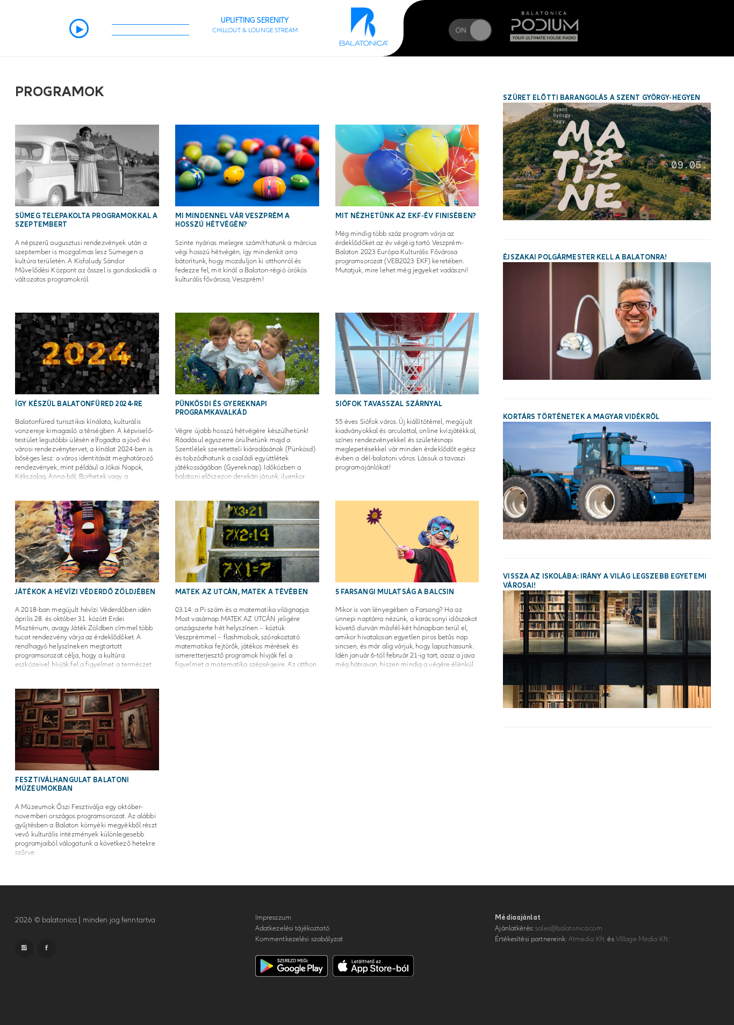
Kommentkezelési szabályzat (299, 939)
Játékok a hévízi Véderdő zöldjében (85, 592)
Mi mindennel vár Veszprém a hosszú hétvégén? (232, 220)
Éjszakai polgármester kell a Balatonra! (585, 257)
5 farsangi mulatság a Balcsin (395, 592)
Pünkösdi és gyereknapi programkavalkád (221, 408)
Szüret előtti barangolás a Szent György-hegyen (601, 97)
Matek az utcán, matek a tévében (241, 592)
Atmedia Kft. (587, 939)
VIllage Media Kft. (642, 939)
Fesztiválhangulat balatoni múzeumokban (72, 784)
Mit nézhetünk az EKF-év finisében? (405, 216)
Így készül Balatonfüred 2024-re (78, 404)
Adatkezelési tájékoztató (292, 928)
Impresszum (273, 917)
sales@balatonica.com (568, 928)
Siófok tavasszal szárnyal (388, 404)
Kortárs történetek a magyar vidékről (581, 417)
